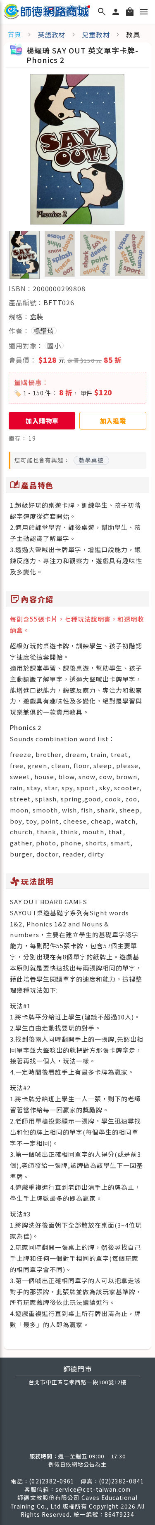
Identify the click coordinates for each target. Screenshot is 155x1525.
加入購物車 (42, 420)
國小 (54, 345)
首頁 (14, 34)
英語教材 (51, 34)
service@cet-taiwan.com (93, 1489)
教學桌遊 (91, 460)
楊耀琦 (43, 330)
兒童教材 (96, 34)
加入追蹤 (113, 420)
